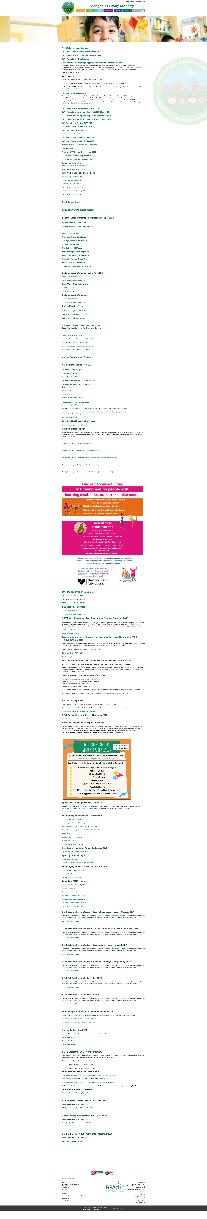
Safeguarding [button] (137, 11)
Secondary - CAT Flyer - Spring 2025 (72, 183)
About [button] (90, 11)
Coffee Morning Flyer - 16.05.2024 (74, 318)
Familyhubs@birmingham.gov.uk (74, 414)
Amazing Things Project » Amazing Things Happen (76, 443)
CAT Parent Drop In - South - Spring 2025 (73, 194)
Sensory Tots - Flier (67, 833)
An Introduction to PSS (68, 888)
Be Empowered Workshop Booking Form (73, 280)
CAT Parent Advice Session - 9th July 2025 (78, 137)
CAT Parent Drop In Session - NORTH (73, 599)
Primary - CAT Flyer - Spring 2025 (71, 180)
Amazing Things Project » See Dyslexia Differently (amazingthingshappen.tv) (84, 465)
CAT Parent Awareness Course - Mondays (74, 902)
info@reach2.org (140, 1197)
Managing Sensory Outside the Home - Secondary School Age (79, 826)
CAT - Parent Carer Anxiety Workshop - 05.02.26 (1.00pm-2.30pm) (86, 119)
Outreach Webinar (67, 812)
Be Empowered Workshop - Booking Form (74, 169)
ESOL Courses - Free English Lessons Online (75, 342)
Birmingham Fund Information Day (74, 241)
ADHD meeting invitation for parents (75, 252)
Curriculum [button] (127, 11)
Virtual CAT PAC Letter (68, 629)
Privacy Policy (86, 1209)
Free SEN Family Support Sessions (75, 48)
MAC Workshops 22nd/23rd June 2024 (76, 266)
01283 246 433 (140, 1202)
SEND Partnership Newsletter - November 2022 (75, 719)
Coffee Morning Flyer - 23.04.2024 (74, 314)
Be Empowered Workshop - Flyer (74, 223)
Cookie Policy (96, 1209)
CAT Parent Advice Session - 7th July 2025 (78, 141)
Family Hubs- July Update (69, 417)
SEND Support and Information (119, 693)
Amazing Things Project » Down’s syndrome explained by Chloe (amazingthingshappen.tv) (87, 472)
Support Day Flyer (95, 649)
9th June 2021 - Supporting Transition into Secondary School (79, 1022)
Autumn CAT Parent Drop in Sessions (72, 397)
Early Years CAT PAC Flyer (72, 370)
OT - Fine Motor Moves (68, 874)
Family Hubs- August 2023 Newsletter (73, 405)
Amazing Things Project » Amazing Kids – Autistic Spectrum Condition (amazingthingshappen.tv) (89, 457)
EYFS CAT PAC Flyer (68, 287)
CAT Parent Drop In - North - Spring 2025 (73, 191)
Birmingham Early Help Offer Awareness (73, 899)
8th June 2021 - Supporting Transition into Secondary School (79, 1019)
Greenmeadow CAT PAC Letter (70, 633)
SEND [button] (99, 11)
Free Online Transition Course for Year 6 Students (80, 52)
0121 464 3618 (66, 1200)
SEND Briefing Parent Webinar (70, 921)
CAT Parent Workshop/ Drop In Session (76, 156)
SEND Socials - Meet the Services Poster (77, 159)
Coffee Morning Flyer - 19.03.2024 (74, 311)
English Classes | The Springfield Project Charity (75, 349)
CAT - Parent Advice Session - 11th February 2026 (80, 108)
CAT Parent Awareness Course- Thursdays (74, 906)
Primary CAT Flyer (67, 394)
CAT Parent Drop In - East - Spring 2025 (73, 187)
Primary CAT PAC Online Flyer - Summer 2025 (79, 152)
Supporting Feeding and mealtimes (72, 837)
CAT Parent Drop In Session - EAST (73, 596)
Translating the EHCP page (72, 248)
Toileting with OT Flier (68, 840)
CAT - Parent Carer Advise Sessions (75, 59)
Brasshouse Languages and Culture (72, 335)
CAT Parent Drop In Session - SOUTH (73, 603)
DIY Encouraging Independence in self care (74, 819)
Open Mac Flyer (68, 148)
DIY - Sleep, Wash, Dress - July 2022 (72, 844)
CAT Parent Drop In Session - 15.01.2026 (77, 123)
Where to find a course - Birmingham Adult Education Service (79, 339)
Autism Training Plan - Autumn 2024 (75, 255)
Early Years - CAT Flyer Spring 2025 (72, 176)
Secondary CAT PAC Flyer (71, 377)
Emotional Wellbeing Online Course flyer (73, 425)
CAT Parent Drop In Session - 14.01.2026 (77, 127)
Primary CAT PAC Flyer (68, 291)
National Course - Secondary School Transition (79, 145)
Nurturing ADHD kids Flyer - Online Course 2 (78, 384)
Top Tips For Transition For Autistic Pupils (74, 895)
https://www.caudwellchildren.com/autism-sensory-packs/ (78, 711)
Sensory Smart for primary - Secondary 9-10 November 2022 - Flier (81, 830)
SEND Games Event (71, 202)
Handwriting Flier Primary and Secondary (73, 823)
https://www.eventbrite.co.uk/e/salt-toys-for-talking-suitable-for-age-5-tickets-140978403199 (89, 1082)
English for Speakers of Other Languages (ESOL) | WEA (77, 346)
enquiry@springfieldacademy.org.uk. (135, 1)
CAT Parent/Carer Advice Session (74, 130)
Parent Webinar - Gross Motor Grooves (73, 892)
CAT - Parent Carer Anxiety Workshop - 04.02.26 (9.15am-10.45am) (87, 112)
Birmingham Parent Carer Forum (74, 237)
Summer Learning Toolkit (71, 244)
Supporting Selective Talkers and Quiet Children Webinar (78, 863)
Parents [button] (118, 11)
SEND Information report (71, 233)
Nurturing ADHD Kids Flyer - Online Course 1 (78, 381)
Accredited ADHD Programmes (73, 263)
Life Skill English (67, 332)
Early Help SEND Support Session (78, 210)
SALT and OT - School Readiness (71, 877)
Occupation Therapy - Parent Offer (75, 259)
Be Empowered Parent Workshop (74, 134)
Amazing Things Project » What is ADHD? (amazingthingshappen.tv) (81, 450)
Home (81, 11)
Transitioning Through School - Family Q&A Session (81, 325)
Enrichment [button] (108, 11)
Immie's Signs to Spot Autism (70, 859)
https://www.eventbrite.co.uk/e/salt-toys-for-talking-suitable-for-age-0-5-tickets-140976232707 (89, 1075)
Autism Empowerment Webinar (76, 357)
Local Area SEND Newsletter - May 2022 (73, 885)
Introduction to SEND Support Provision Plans (75, 852)
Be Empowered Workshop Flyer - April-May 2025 (76, 165)
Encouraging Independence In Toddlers (73, 870)
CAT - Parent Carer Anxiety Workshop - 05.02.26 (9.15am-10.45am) (87, 116)
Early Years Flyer (66, 390)
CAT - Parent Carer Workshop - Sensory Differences (81, 55)
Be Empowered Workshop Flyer (71, 276)
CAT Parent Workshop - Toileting (74, 93)
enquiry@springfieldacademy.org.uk (72, 1195)
